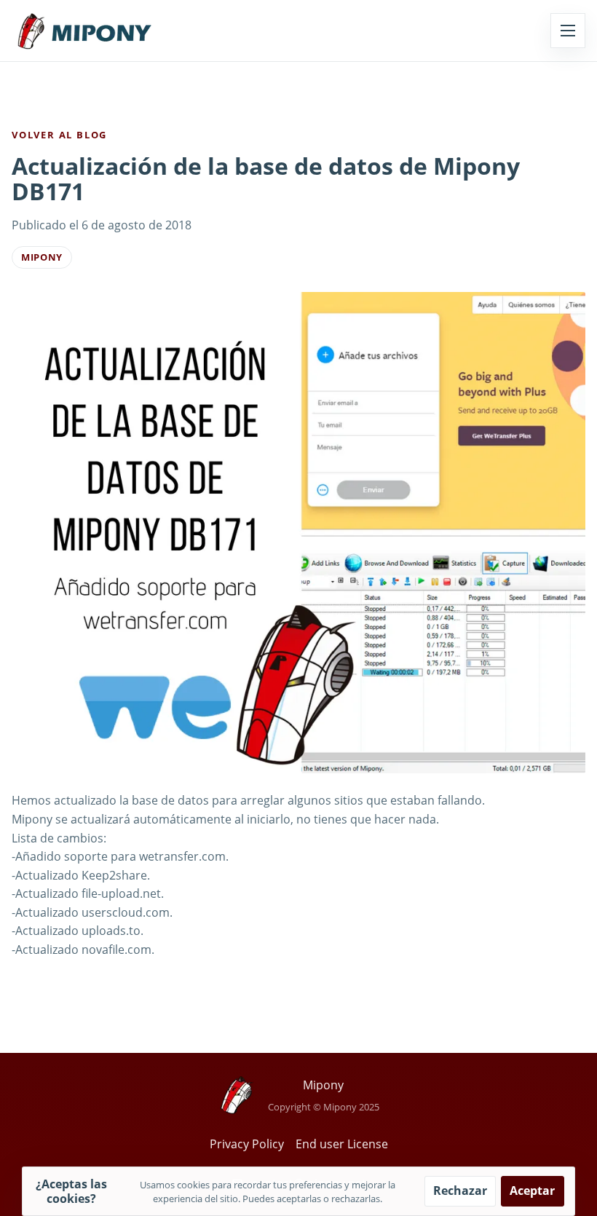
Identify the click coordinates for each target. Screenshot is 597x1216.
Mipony (42, 257)
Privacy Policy (247, 1144)
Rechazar (460, 1191)
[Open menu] (567, 30)
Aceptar (532, 1191)
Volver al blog (59, 134)
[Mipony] (84, 31)
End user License (342, 1144)
